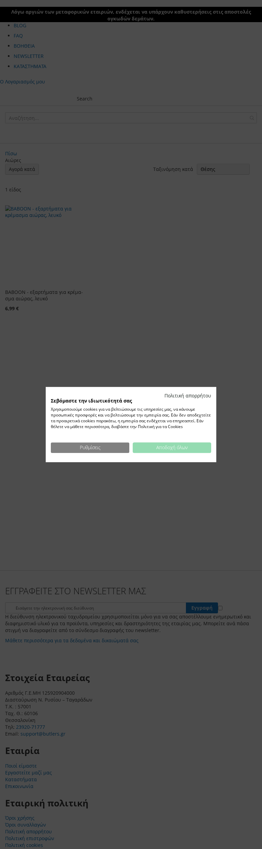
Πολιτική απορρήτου (187, 395)
